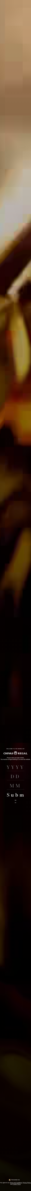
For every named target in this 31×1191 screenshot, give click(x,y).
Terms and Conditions (16, 1182)
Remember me (15, 1179)
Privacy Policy (27, 1182)
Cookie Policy (17, 1184)
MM (15, 800)
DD (15, 802)
